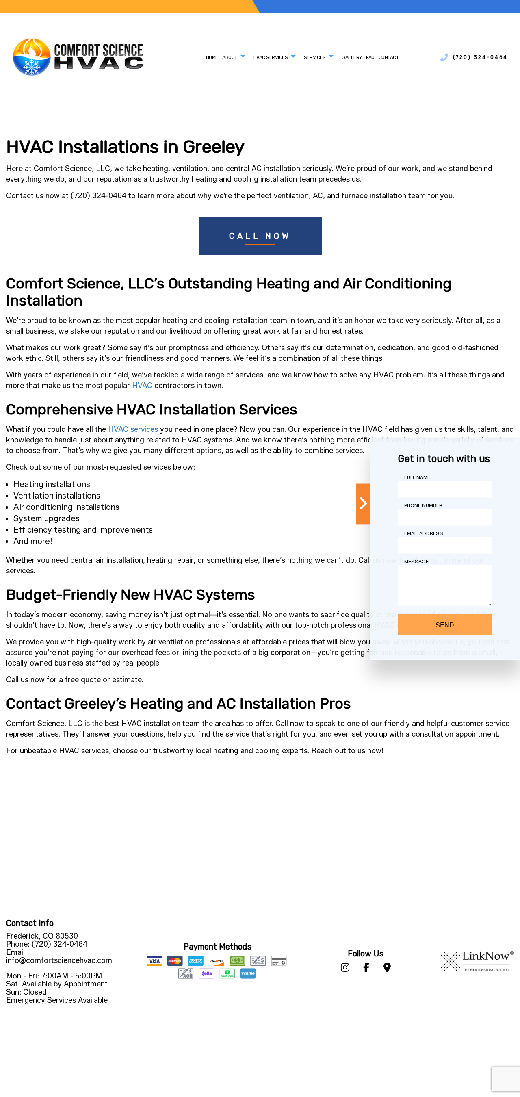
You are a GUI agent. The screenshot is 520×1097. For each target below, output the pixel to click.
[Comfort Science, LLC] (77, 57)
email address (423, 533)
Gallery (352, 57)
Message (416, 561)
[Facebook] (366, 969)
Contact (389, 57)
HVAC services (133, 429)
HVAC (142, 385)
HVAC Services (271, 57)
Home (212, 57)
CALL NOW (260, 236)
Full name (417, 477)
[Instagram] (344, 969)
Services (314, 57)
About (229, 57)
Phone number (423, 505)
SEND (445, 624)
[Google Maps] (387, 969)
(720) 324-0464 (480, 57)
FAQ (370, 57)
